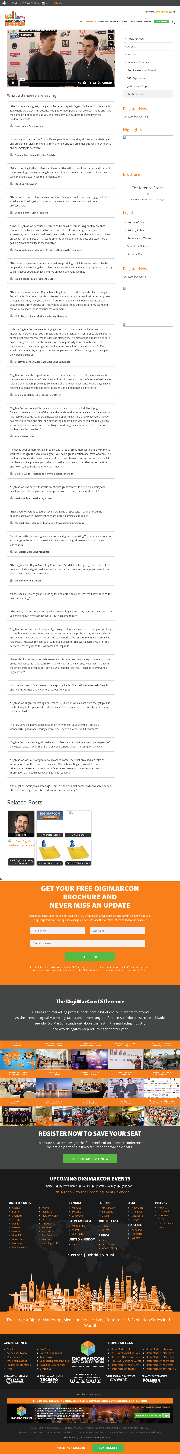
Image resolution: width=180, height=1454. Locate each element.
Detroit (16, 1231)
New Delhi (137, 1207)
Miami (45, 1207)
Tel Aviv (106, 1230)
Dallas (15, 1223)
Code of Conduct (90, 1437)
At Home (163, 1215)
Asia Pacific (164, 1211)
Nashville (47, 1211)
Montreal (77, 1207)
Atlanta (16, 1207)
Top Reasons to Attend (141, 70)
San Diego (48, 1231)
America (162, 1207)
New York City (50, 1215)
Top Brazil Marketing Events (126, 1360)
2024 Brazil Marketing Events (126, 1352)
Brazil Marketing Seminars (160, 1360)
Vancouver (78, 1215)
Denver (16, 1227)
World (161, 1227)
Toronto (76, 1211)
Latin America (165, 1223)
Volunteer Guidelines (139, 246)
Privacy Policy (135, 230)
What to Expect (14, 1356)
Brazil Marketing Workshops (161, 1368)
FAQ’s (9, 1368)
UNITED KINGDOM (82, 1239)
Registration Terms (139, 238)
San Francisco (50, 1235)
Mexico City (78, 1225)
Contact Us (45, 1368)
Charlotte (17, 1215)
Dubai (105, 1225)
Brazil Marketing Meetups (160, 1356)
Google (160, 199)
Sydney (135, 1237)
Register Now (135, 38)
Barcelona (107, 1211)
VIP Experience (136, 78)
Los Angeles (19, 1247)
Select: (50, 1186)
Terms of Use (135, 222)
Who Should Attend (138, 62)
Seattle (46, 1239)
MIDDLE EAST (108, 1221)
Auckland (136, 1230)
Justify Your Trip (137, 86)
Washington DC (51, 1243)
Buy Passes (46, 1349)
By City (86, 1186)
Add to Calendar (54, 3)
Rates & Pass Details (51, 1352)
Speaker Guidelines (138, 254)
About (131, 46)
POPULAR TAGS (120, 1343)
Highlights (132, 129)
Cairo (105, 1240)
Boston (16, 1211)
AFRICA (103, 1235)
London (76, 1244)
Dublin (105, 1215)
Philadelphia (48, 1223)
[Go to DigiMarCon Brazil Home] (15, 18)
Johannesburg (109, 1248)
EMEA (161, 1219)
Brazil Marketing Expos (123, 1368)
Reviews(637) (160, 11)
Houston (17, 1239)
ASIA (131, 1203)
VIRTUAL (161, 1203)
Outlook (149, 199)
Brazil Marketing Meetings (160, 1352)
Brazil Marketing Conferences (126, 1364)
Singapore (137, 1215)
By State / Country (105, 1186)
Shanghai (136, 1211)
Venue (131, 54)
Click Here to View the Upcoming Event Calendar (90, 1192)
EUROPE (104, 1203)
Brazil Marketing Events (123, 1349)
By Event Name (68, 1186)
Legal (128, 212)
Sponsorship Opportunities (54, 1360)
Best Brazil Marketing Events (126, 1356)
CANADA (75, 1203)
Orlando (46, 1219)
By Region (126, 1186)
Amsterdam (108, 1207)
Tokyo (135, 1219)
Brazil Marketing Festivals (159, 1349)
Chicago (16, 1219)
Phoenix (46, 1227)
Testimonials (135, 94)
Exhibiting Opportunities (52, 1364)
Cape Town (108, 1244)
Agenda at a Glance (17, 1352)
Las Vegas (18, 1243)
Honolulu (17, 1235)
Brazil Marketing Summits (159, 1364)
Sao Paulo (77, 1233)
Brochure (131, 174)
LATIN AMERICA (80, 1221)
